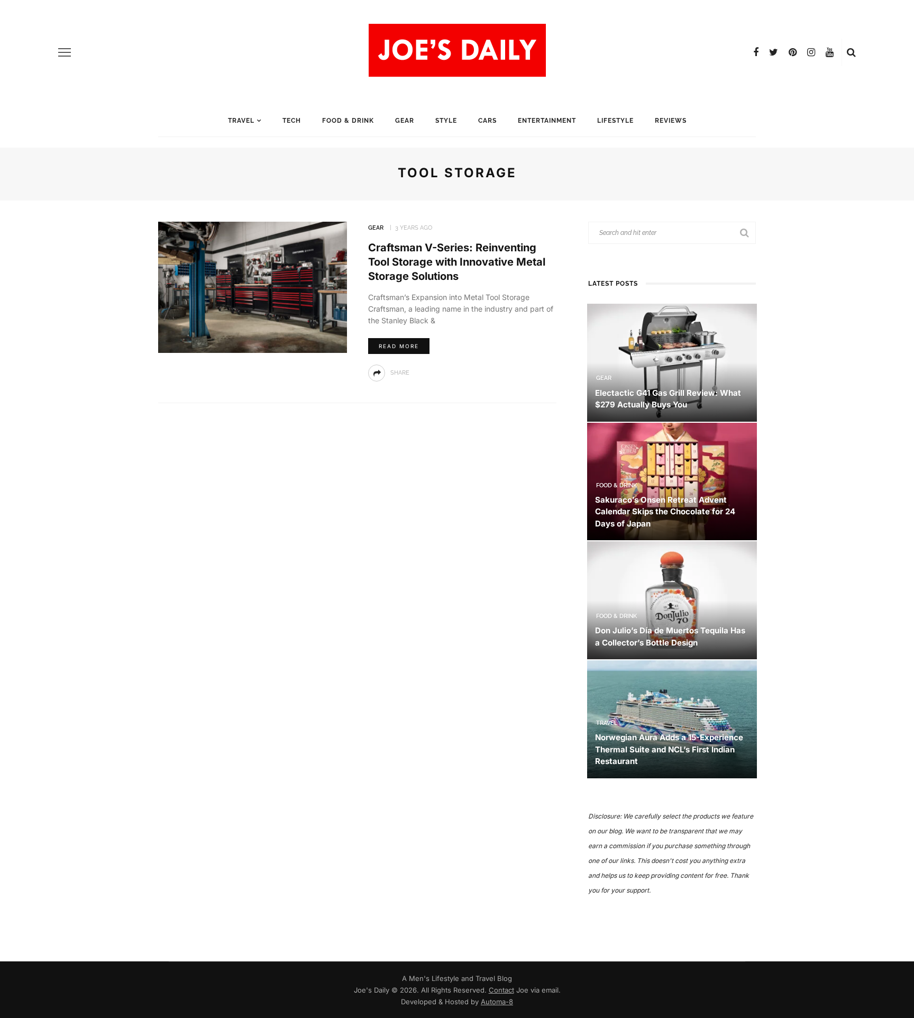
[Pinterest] (792, 52)
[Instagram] (811, 52)
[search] (851, 52)
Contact (501, 990)
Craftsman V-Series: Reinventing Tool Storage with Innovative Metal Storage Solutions (456, 262)
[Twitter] (773, 52)
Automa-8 (497, 1001)
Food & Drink (348, 120)
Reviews (671, 120)
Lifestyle (615, 120)
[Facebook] (756, 52)
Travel (241, 120)
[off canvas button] (64, 52)
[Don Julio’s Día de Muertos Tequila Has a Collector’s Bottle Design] (672, 599)
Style (446, 120)
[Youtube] (829, 52)
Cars (487, 120)
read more (399, 346)
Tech (291, 120)
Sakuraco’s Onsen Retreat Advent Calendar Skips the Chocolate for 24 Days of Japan (665, 512)
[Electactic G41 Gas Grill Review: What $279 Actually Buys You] (672, 361)
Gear (404, 120)
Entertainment (547, 120)
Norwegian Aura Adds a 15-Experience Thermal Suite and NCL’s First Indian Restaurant (669, 749)
